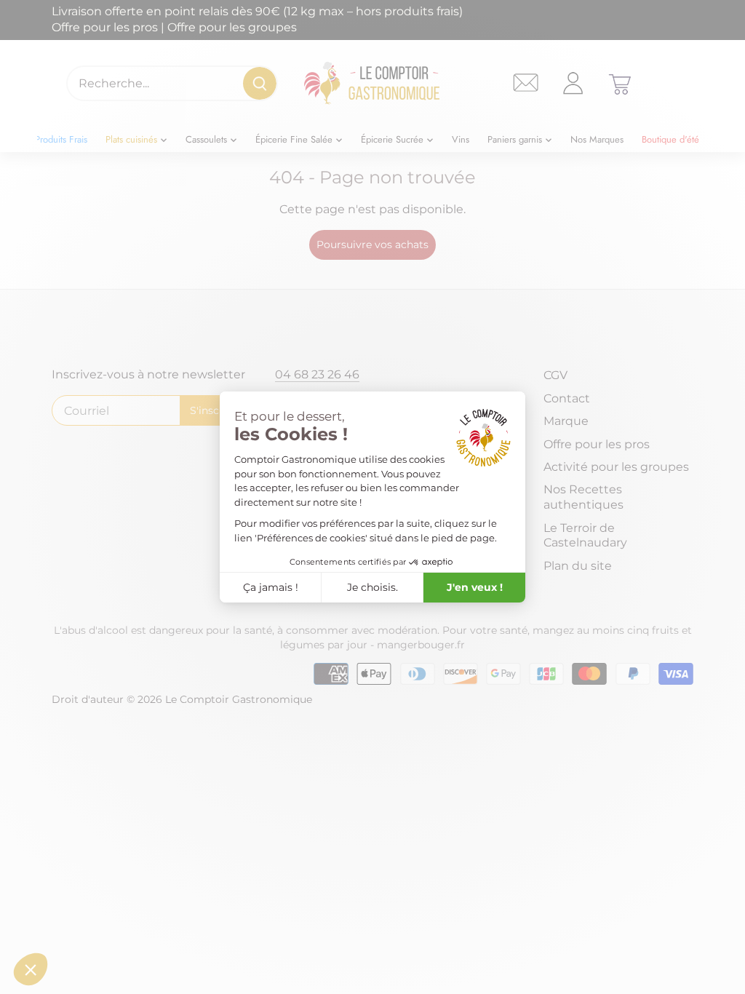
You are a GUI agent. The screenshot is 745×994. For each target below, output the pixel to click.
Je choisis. (372, 587)
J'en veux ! (475, 587)
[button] (30, 969)
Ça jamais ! (270, 587)
